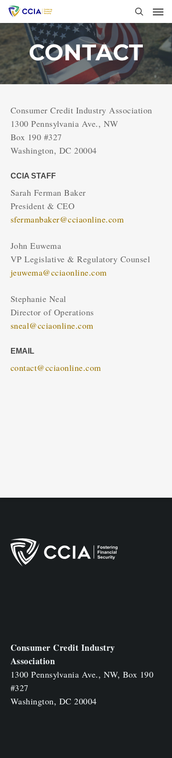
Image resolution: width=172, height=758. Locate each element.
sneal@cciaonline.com (52, 325)
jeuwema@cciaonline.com (59, 272)
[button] (158, 11)
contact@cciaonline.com (56, 367)
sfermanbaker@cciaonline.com (67, 219)
